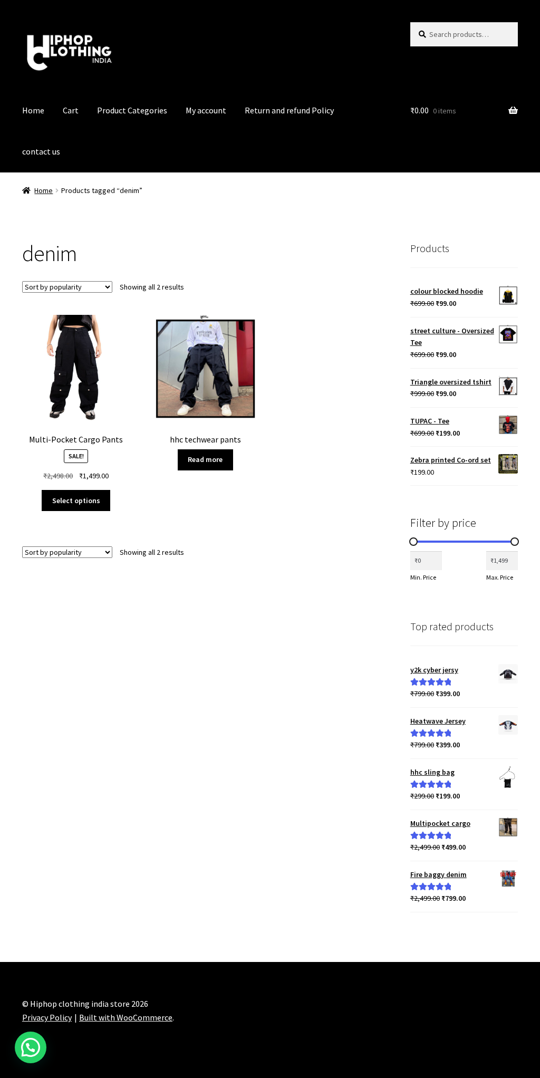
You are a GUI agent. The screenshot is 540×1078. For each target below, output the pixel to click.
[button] (30, 1047)
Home (33, 110)
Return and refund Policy (289, 110)
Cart (71, 110)
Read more (205, 459)
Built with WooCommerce (125, 1017)
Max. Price (499, 577)
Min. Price (423, 577)
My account (206, 110)
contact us (41, 151)
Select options (76, 500)
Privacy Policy (47, 1017)
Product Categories (132, 110)
